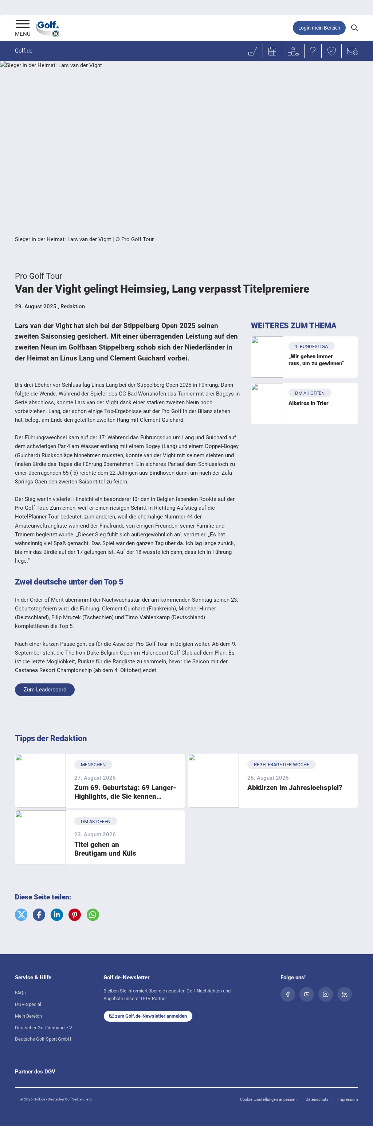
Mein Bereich (28, 1016)
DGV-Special (28, 1004)
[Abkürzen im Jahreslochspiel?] (213, 781)
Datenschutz (317, 1099)
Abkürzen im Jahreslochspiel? (294, 788)
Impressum (347, 1099)
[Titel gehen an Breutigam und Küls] (40, 837)
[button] (21, 915)
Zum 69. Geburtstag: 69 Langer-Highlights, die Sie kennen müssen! (125, 792)
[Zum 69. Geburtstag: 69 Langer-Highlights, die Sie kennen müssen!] (40, 781)
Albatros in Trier (308, 403)
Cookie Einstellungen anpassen (268, 1099)
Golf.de (23, 50)
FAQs (20, 992)
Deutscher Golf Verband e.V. (44, 1027)
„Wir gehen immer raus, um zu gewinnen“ (316, 360)
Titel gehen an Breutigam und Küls (105, 849)
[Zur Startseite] (23, 24)
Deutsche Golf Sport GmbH (43, 1039)
